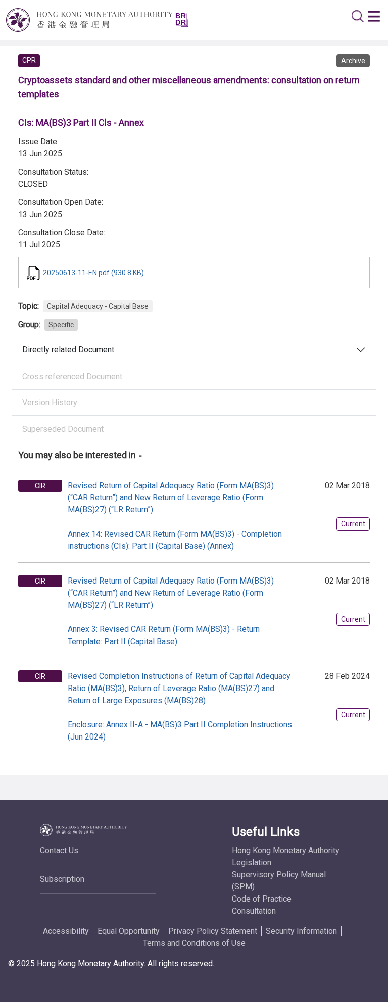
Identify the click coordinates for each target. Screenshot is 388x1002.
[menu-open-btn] (374, 16)
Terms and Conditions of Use (194, 943)
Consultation (254, 911)
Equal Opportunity (129, 931)
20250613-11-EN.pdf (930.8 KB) (93, 273)
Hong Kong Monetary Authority (286, 850)
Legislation (251, 862)
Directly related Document (68, 349)
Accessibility (66, 931)
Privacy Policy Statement (212, 931)
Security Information (301, 931)
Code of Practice (262, 899)
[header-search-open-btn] (358, 16)
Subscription (62, 879)
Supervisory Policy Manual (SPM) (279, 880)
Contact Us (59, 850)
